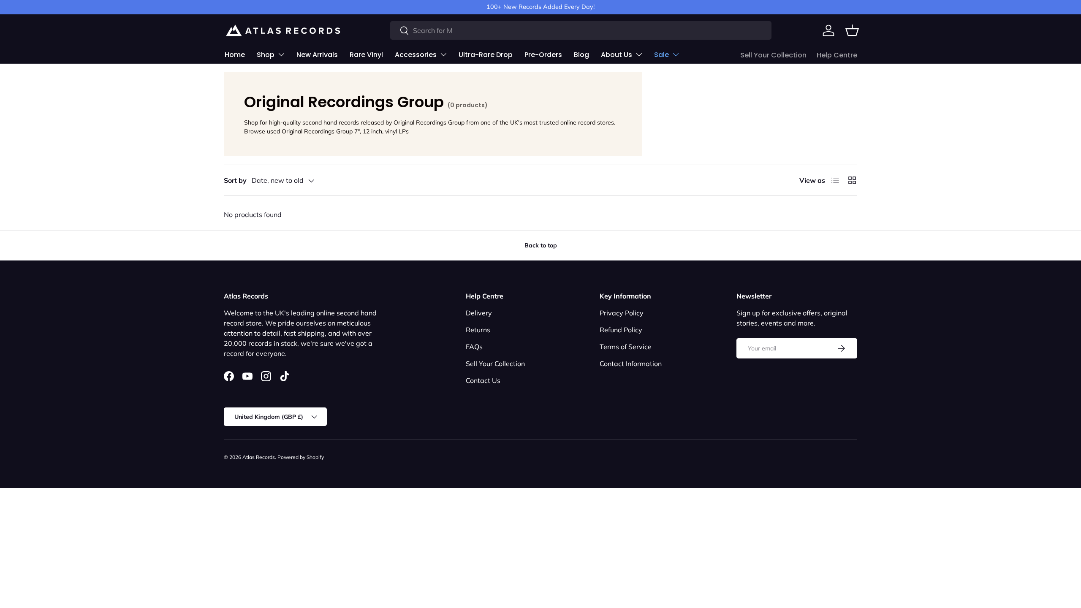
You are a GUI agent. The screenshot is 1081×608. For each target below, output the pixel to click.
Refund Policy (621, 330)
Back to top (540, 245)
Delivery (479, 313)
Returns (478, 330)
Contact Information (631, 363)
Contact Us (483, 380)
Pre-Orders (543, 55)
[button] (852, 30)
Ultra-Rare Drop (486, 55)
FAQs (474, 346)
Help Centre (837, 55)
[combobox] (580, 30)
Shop (265, 55)
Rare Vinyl (366, 55)
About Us (616, 55)
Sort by (235, 180)
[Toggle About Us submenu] (639, 54)
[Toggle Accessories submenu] (443, 54)
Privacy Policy (622, 313)
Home (235, 55)
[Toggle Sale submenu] (676, 54)
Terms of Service (626, 346)
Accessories (416, 55)
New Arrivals (317, 55)
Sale (661, 55)
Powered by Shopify (300, 457)
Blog (581, 55)
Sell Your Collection (773, 55)
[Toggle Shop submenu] (281, 54)
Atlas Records (258, 457)
